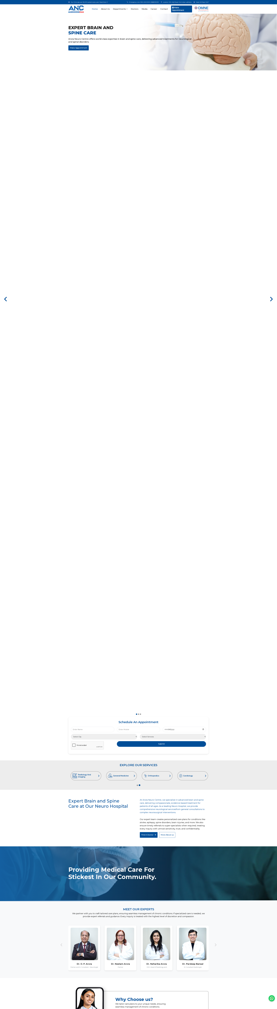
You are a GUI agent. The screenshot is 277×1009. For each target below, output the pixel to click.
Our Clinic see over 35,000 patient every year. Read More (88, 2)
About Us (105, 9)
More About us (167, 835)
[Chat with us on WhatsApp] (272, 998)
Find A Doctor (147, 835)
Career (154, 9)
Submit (161, 744)
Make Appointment (178, 9)
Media (144, 9)
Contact (164, 9)
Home (95, 9)
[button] (6, 299)
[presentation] (61, 944)
